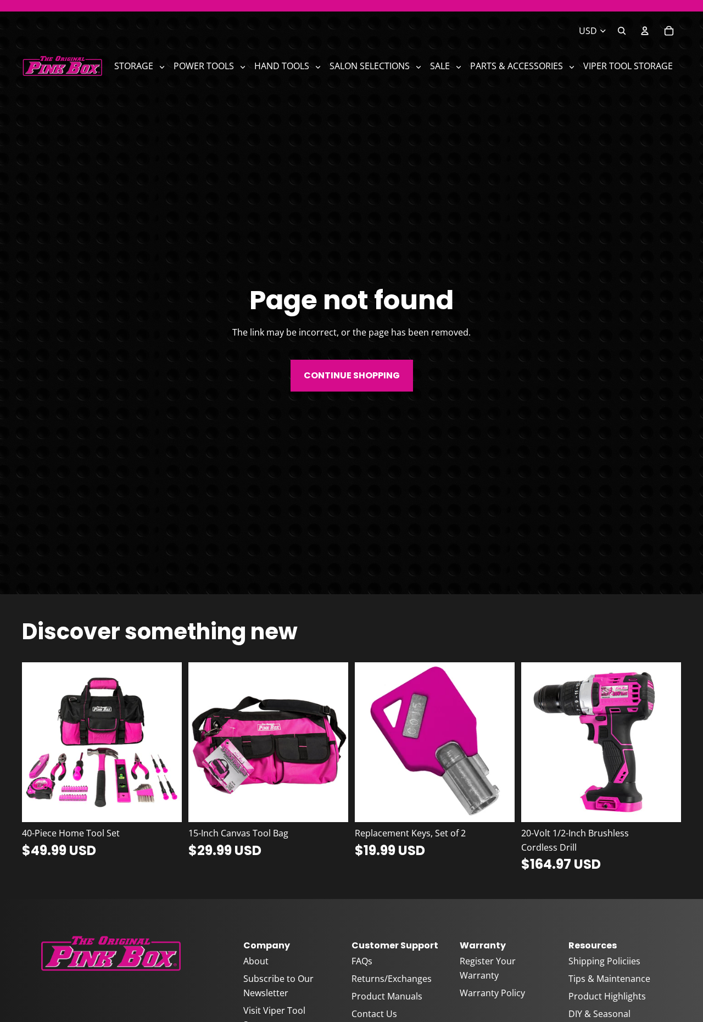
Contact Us (374, 1014)
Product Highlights (607, 996)
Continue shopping (352, 375)
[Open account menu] (645, 31)
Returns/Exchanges (392, 979)
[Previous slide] (38, 742)
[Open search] (622, 31)
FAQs (362, 961)
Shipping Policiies (604, 961)
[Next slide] (165, 742)
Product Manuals (387, 996)
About (256, 961)
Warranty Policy (492, 993)
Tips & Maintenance (609, 979)
